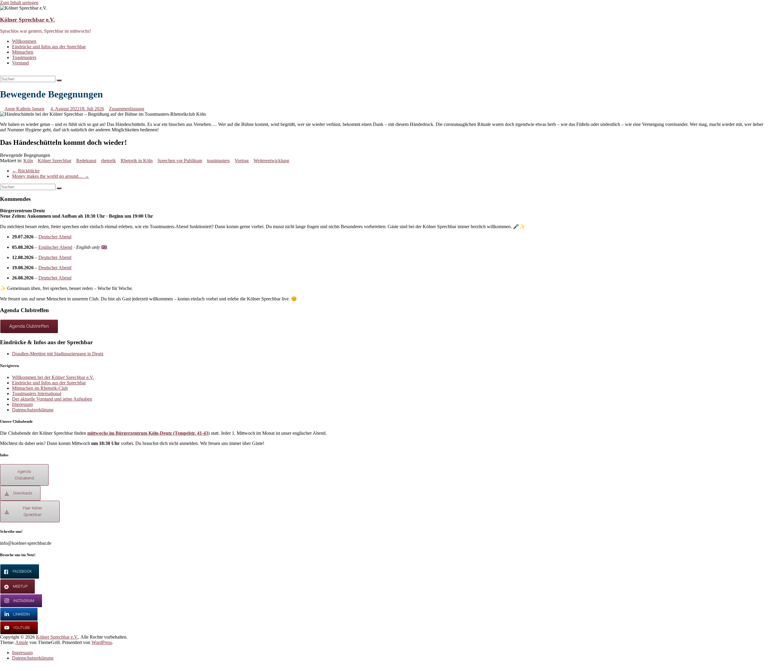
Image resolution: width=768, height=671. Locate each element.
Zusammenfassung (126, 108)
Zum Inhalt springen (19, 2)
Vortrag (242, 160)
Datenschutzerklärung (32, 409)
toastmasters (218, 160)
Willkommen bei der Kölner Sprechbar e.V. (53, 377)
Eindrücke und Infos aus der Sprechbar (49, 46)
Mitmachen (22, 52)
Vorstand (20, 62)
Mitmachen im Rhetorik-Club (40, 388)
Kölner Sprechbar (54, 160)
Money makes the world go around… (50, 176)
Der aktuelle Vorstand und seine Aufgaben (52, 398)
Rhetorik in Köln (137, 160)
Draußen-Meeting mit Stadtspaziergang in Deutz (58, 353)
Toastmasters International (36, 393)
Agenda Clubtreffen (29, 326)
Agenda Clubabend (24, 474)
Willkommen (24, 41)
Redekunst (86, 160)
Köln (28, 160)
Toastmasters (24, 57)
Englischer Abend (55, 247)
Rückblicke (26, 170)
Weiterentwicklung (271, 160)
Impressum (22, 404)
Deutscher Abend (54, 236)
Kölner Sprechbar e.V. (27, 19)
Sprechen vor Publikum (180, 160)
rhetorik (108, 160)
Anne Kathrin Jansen (24, 108)
